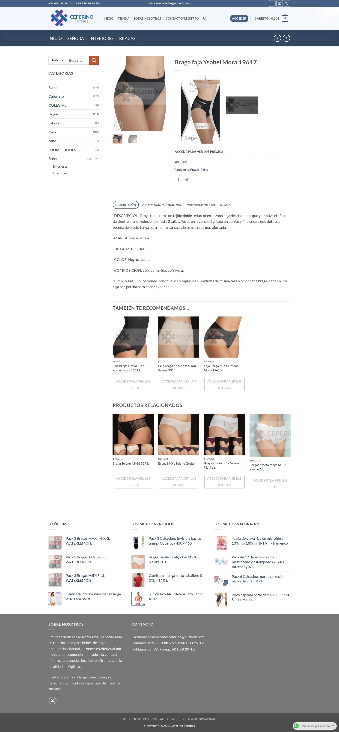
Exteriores (60, 166)
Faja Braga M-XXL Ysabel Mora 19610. (221, 368)
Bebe (52, 87)
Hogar (53, 114)
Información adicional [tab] (161, 205)
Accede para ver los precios (199, 152)
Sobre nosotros (147, 18)
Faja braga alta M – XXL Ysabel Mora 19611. (129, 368)
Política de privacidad (198, 719)
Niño (52, 141)
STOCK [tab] (225, 205)
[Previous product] (286, 38)
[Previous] (119, 93)
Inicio (109, 18)
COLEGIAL (57, 105)
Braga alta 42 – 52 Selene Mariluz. (221, 465)
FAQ (174, 719)
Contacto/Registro (182, 18)
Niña (52, 132)
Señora (75, 38)
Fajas (204, 170)
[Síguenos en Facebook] (272, 3)
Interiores (101, 38)
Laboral (54, 123)
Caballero (56, 96)
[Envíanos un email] (279, 3)
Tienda (123, 18)
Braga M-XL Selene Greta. (176, 463)
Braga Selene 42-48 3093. (131, 463)
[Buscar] (205, 18)
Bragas (127, 38)
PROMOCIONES (62, 150)
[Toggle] (96, 158)
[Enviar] (93, 60)
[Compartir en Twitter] (186, 180)
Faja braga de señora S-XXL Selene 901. (177, 368)
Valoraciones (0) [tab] (201, 205)
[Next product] (277, 38)
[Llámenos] (287, 3)
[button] (239, 18)
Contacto (160, 719)
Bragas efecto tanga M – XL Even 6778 (269, 467)
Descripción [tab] (125, 205)
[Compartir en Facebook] (178, 180)
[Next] (160, 93)
